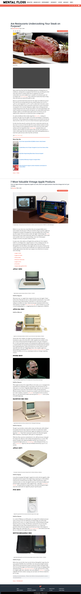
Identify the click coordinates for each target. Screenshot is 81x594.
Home (14, 173)
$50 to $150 (37, 116)
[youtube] (78, 5)
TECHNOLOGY (20, 581)
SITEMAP (41, 590)
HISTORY (60, 2)
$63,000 (40, 394)
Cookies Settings (61, 590)
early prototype (30, 442)
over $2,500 (41, 570)
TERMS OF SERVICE (20, 590)
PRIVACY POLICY (52, 588)
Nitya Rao (14, 188)
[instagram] (74, 5)
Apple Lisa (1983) (18, 255)
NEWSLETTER (29, 2)
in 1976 (47, 234)
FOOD (18, 173)
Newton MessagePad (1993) (21, 266)
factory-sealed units (34, 528)
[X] (72, 5)
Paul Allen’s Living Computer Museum (36, 349)
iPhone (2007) (18, 257)
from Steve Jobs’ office (31, 304)
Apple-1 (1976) (18, 253)
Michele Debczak (15, 28)
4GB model (30, 392)
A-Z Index (50, 590)
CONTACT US (29, 588)
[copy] (19, 31)
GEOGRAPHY (53, 2)
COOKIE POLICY (61, 588)
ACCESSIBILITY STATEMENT (31, 590)
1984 (19, 433)
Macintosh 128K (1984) (19, 259)
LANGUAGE (65, 2)
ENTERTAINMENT (45, 2)
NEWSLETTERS (42, 588)
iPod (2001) (17, 264)
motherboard (19, 443)
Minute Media (38, 592)
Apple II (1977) (18, 261)
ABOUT (18, 588)
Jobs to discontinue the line (27, 568)
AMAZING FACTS (37, 2)
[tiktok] (76, 5)
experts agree (33, 128)
